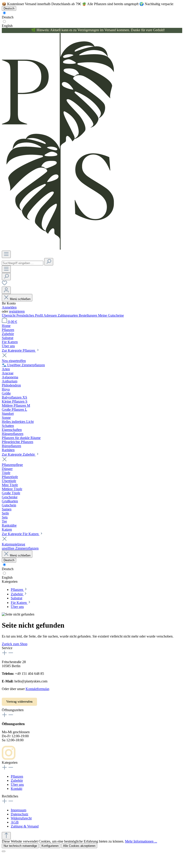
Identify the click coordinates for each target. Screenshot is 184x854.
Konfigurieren (50, 845)
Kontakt (16, 788)
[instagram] (8, 758)
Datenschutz (19, 814)
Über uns (17, 784)
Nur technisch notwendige (20, 845)
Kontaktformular (37, 689)
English (7, 26)
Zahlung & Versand (25, 826)
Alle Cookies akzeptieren (79, 845)
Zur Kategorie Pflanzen (19, 350)
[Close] (3, 851)
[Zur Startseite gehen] (58, 248)
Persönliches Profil (30, 315)
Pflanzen (17, 776)
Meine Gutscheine (111, 315)
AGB (15, 822)
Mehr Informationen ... (141, 841)
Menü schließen (20, 299)
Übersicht (9, 315)
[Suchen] (48, 261)
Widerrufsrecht (21, 818)
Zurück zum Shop (14, 644)
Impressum (18, 810)
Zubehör (17, 780)
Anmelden (9, 307)
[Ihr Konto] (6, 290)
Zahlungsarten (68, 315)
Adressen (51, 315)
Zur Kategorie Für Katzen (20, 534)
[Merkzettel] (4, 284)
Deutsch (7, 17)
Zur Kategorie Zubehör (19, 454)
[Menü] (6, 254)
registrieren (17, 311)
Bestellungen (88, 315)
